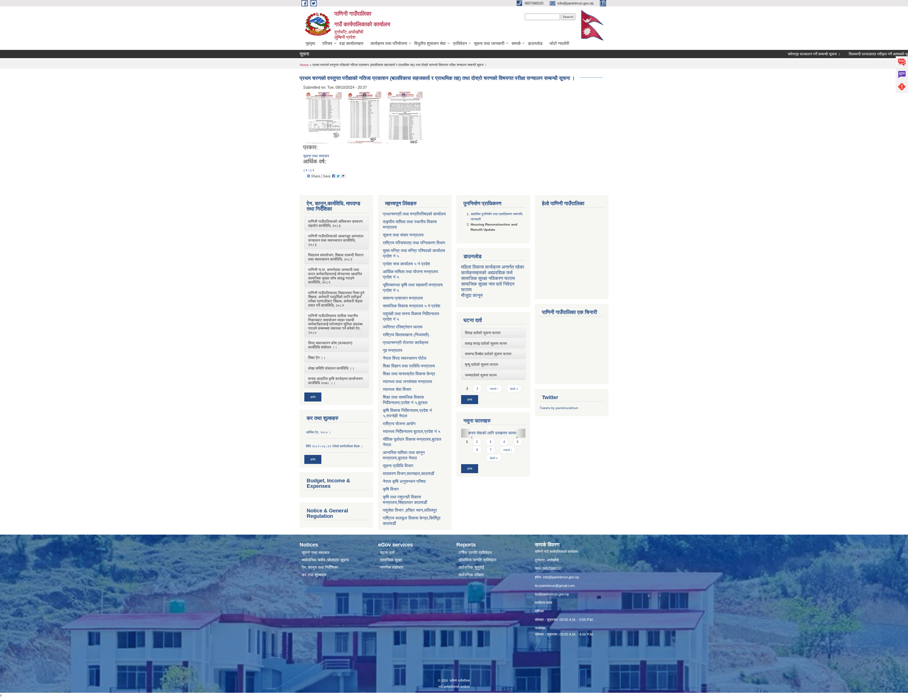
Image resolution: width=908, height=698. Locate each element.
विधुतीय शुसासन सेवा (430, 43)
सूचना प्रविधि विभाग (398, 465)
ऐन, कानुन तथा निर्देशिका (320, 567)
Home (304, 65)
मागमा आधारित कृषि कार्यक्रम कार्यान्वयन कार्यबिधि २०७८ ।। (335, 381)
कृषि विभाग (391, 489)
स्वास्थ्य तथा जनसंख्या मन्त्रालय (407, 381)
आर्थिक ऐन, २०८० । (318, 432)
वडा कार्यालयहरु (351, 43)
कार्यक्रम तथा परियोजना (389, 43)
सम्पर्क (516, 43)
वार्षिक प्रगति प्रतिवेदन (475, 552)
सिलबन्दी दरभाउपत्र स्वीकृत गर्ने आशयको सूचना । (842, 54)
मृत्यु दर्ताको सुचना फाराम (481, 364)
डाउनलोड (535, 43)
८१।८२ (308, 170)
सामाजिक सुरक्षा (391, 560)
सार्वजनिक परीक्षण (471, 575)
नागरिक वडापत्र (391, 567)
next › (494, 388)
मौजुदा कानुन (472, 295)
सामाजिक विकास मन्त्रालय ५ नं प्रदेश (411, 306)
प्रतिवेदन (460, 43)
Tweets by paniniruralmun (559, 408)
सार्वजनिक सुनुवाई (471, 567)
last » (514, 388)
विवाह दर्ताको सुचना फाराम (482, 333)
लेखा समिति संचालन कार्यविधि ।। (331, 368)
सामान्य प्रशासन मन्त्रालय (403, 298)
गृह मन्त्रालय (392, 350)
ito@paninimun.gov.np (552, 594)
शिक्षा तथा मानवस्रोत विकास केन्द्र (409, 373)
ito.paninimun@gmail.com (555, 586)
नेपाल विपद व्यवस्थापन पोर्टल (404, 358)
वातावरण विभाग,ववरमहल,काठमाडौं (408, 473)
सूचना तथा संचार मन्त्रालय (403, 235)
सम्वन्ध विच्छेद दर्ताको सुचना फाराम (488, 354)
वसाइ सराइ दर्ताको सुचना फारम (486, 343)
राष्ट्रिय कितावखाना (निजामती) (406, 334)
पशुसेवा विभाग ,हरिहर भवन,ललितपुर (410, 510)
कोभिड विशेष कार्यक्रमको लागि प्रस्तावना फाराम (490, 435)
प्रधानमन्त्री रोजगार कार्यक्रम (405, 342)
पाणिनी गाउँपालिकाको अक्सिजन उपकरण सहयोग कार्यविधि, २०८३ (335, 223)
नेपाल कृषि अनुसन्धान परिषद (404, 481)
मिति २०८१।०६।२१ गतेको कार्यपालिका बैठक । (334, 446)
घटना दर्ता (387, 552)
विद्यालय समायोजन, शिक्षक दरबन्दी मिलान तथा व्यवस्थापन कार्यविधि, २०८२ (335, 257)
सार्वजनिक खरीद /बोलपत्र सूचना (325, 560)
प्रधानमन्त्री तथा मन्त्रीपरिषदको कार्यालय (414, 214)
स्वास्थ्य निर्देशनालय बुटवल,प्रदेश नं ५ (411, 431)
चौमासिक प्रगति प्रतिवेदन (477, 560)
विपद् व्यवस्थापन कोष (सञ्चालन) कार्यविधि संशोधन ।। (330, 345)
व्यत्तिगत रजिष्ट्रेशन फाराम (402, 327)
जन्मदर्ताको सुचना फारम (481, 375)
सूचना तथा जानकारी (489, 43)
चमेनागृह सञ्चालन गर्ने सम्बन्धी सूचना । (773, 54)
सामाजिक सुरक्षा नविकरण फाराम (488, 278)
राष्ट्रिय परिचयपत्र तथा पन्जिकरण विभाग (414, 242)
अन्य (312, 397)
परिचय (327, 43)
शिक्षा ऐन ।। (317, 358)
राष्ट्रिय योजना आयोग (399, 423)
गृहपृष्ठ (310, 43)
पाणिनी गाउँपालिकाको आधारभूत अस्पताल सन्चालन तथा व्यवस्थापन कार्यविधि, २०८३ (335, 240)
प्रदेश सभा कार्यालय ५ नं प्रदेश (406, 264)
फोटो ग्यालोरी (559, 43)
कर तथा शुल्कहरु (314, 575)
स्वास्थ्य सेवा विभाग (397, 389)
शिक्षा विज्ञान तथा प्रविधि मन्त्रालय (409, 366)
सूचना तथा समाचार (316, 156)
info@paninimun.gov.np (561, 577)
